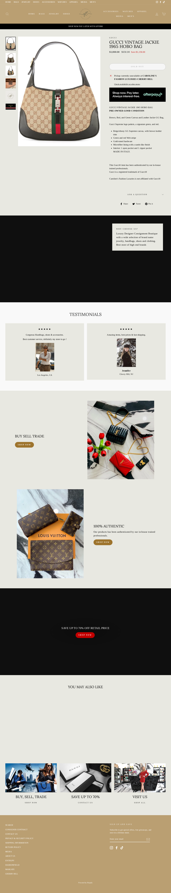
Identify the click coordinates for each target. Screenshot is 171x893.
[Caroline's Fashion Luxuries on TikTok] (121, 847)
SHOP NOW (85, 635)
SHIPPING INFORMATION (16, 843)
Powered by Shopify (85, 883)
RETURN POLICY (13, 847)
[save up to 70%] (85, 777)
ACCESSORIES (48, 2)
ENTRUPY (9, 861)
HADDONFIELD (12, 865)
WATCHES (62, 2)
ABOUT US (10, 856)
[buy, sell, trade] (31, 777)
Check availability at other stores (127, 84)
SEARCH (9, 825)
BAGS (16, 2)
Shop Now (103, 542)
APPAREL (73, 2)
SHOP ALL (140, 803)
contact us (85, 803)
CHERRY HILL (11, 874)
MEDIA (84, 2)
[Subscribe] (148, 839)
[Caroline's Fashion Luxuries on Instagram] (111, 847)
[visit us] (140, 777)
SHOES (36, 2)
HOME (8, 2)
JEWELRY (26, 2)
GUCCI (113, 38)
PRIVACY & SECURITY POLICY (19, 838)
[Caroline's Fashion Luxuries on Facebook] (116, 847)
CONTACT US (11, 834)
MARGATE (10, 869)
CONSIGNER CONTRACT (16, 830)
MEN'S (93, 2)
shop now (24, 445)
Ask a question (137, 194)
